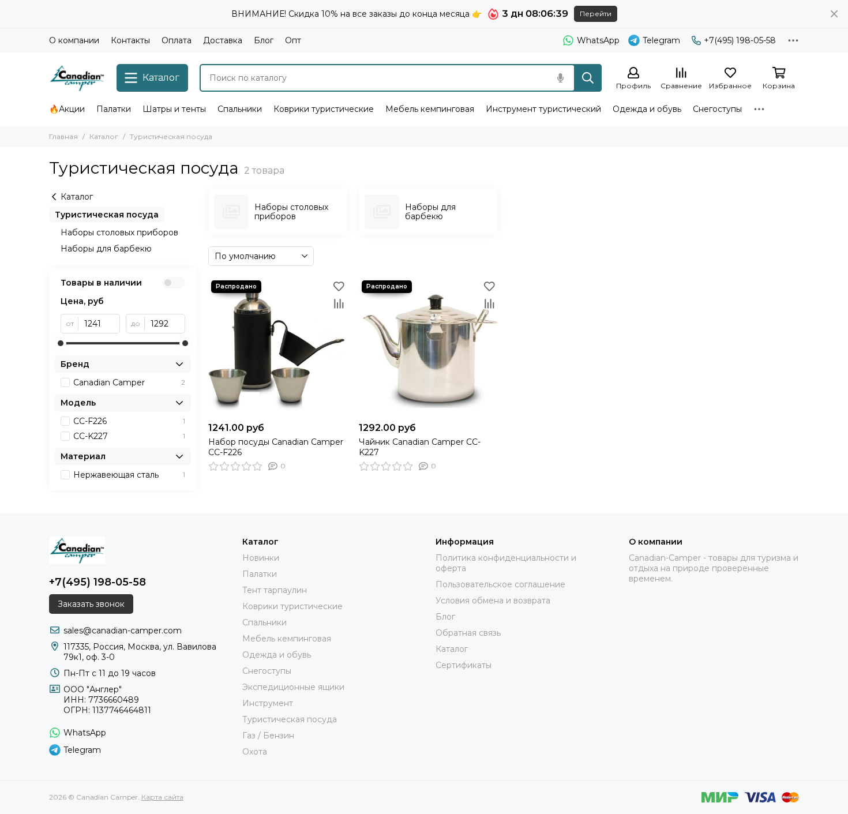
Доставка (222, 40)
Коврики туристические (323, 109)
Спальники (239, 109)
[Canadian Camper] (77, 78)
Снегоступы (717, 109)
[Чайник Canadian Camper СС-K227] (428, 347)
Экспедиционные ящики (293, 687)
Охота (254, 752)
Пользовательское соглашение (500, 584)
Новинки (260, 558)
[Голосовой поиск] (560, 78)
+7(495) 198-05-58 (740, 40)
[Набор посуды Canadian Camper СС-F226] (277, 347)
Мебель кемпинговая (429, 109)
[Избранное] (338, 286)
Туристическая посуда (107, 214)
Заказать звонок (91, 604)
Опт (293, 40)
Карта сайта (162, 797)
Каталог (103, 136)
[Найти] (588, 78)
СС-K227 (129, 436)
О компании (74, 40)
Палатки (113, 109)
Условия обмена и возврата (493, 600)
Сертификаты (463, 665)
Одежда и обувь (647, 109)
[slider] (60, 343)
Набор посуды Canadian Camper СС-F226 (275, 447)
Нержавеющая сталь (129, 475)
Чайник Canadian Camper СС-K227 (420, 447)
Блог (263, 40)
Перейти (595, 13)
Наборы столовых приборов (119, 232)
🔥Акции (67, 109)
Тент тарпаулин (274, 590)
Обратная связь (468, 633)
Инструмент (267, 703)
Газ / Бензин (268, 735)
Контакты (130, 40)
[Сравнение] (338, 303)
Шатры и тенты (174, 109)
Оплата (177, 40)
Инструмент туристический (543, 109)
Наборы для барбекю (106, 248)
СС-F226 (129, 421)
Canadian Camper (129, 382)
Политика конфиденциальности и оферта (506, 563)
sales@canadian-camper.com (122, 630)
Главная (63, 136)
